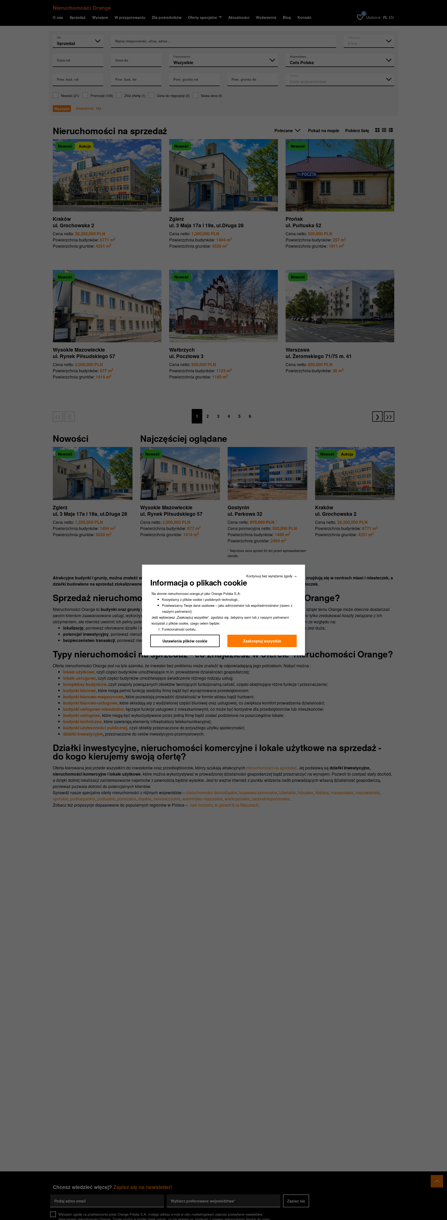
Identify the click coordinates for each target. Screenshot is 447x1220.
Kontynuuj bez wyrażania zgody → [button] (271, 575)
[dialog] (223, 610)
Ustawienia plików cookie (184, 640)
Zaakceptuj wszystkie (262, 640)
